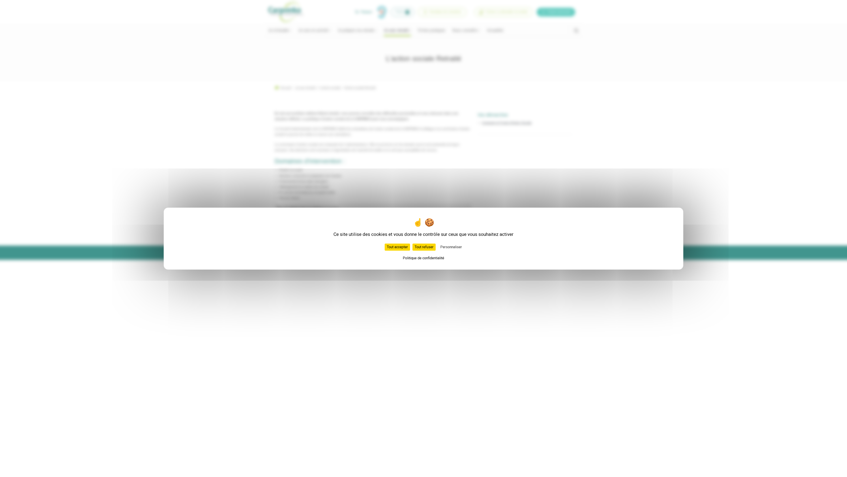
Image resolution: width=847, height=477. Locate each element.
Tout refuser (424, 247)
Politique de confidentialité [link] (423, 258)
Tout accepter (397, 247)
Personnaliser (451, 247)
